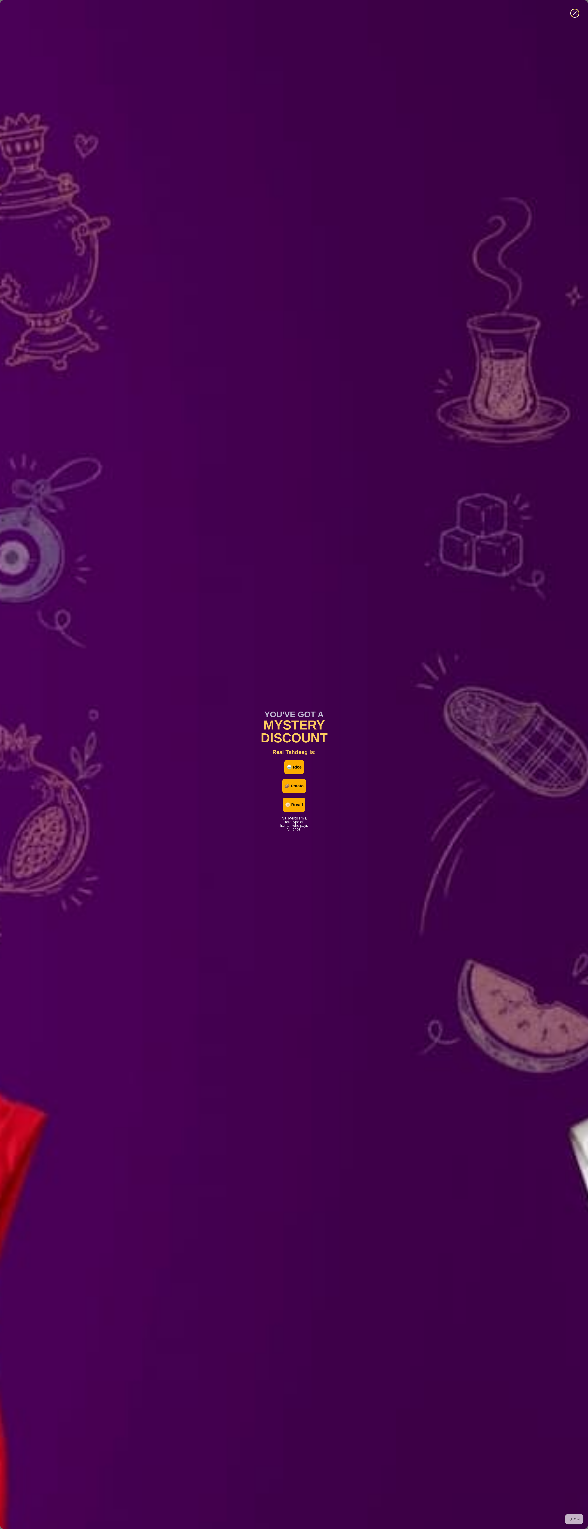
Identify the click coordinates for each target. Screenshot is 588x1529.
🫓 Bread (294, 805)
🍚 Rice (294, 767)
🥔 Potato (294, 786)
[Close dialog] (575, 13)
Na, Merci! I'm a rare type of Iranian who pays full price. (294, 818)
